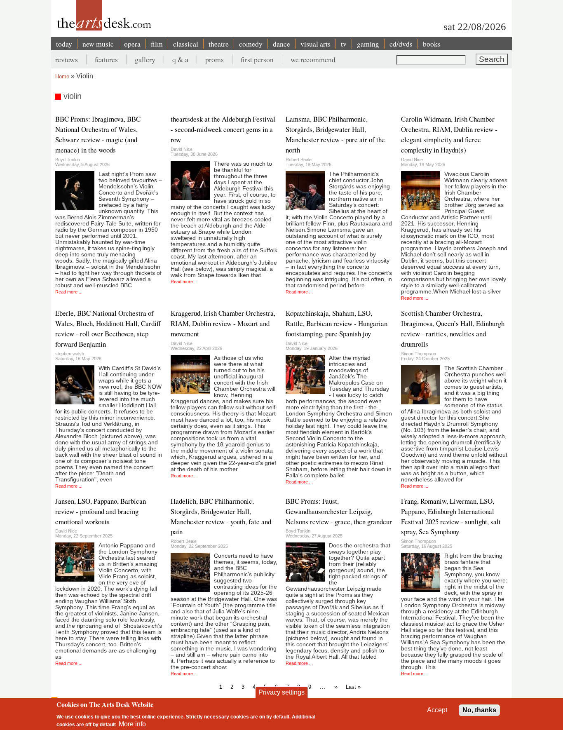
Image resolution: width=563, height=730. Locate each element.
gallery (145, 59)
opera (132, 44)
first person (257, 59)
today (64, 44)
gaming (368, 44)
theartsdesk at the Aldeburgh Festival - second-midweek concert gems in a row (223, 129)
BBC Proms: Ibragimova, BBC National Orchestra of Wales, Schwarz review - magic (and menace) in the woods (98, 134)
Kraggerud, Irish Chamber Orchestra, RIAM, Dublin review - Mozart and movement (223, 323)
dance (281, 44)
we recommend (313, 59)
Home (62, 76)
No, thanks (479, 710)
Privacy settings (281, 692)
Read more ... (68, 291)
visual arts (315, 44)
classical (185, 44)
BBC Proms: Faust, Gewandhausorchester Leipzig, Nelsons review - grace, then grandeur (339, 511)
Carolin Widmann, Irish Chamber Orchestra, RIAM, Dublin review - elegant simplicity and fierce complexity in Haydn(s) (449, 134)
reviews (66, 59)
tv (344, 44)
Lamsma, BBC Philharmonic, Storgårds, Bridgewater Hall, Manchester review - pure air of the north (335, 134)
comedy (251, 44)
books (432, 44)
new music (98, 44)
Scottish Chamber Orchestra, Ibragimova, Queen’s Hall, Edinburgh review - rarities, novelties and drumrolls (452, 328)
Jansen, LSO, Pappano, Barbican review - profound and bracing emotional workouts (100, 511)
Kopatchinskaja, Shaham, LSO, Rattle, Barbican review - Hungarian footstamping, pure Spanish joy (336, 323)
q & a (180, 59)
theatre (219, 44)
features (106, 59)
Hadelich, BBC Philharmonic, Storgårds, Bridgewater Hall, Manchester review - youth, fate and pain (221, 516)
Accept (437, 710)
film (157, 44)
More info (132, 724)
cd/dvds (401, 44)
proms (214, 59)
